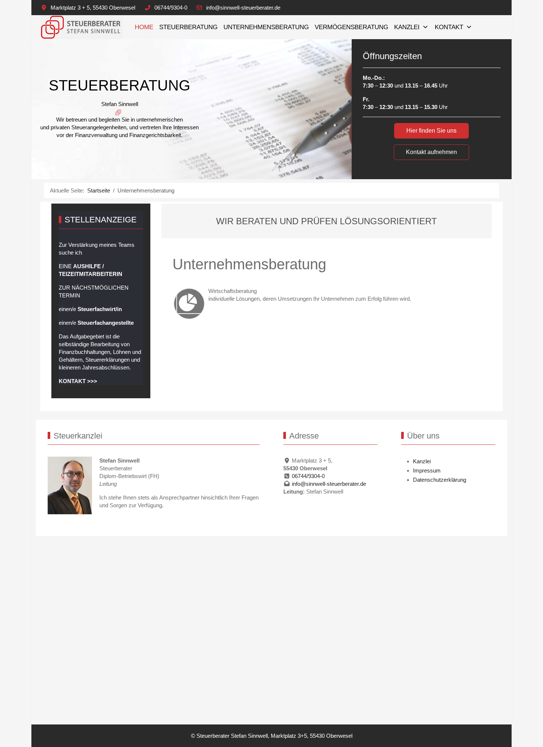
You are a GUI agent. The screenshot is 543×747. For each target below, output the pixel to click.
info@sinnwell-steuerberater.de (243, 7)
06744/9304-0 (170, 7)
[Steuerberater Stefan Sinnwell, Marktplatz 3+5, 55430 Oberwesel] (81, 27)
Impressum (427, 470)
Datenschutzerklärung (439, 480)
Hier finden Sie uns (431, 130)
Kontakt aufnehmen (431, 152)
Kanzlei (422, 461)
